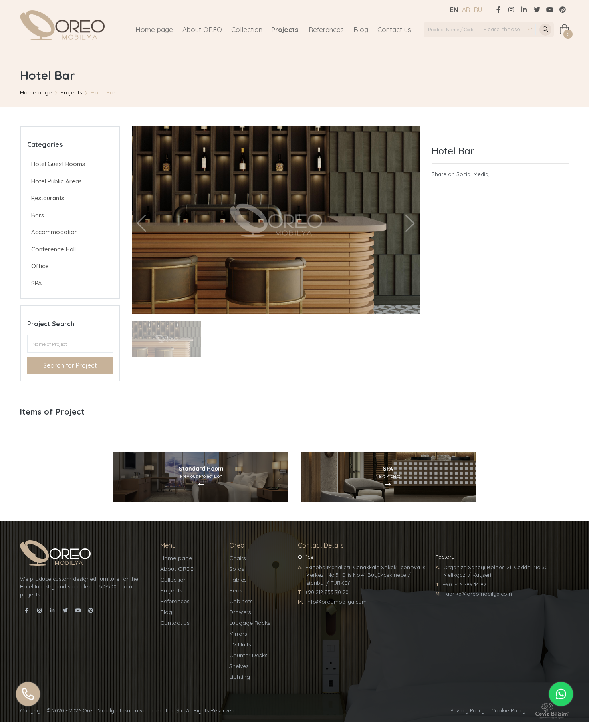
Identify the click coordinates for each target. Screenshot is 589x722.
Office (40, 266)
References (326, 29)
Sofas (236, 568)
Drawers (240, 612)
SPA (36, 283)
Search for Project (70, 365)
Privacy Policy (467, 710)
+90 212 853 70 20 (327, 592)
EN (454, 10)
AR (466, 10)
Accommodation (54, 232)
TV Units (240, 644)
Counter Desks (248, 655)
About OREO (202, 29)
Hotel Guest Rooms (58, 164)
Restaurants (47, 198)
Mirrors (238, 633)
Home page (154, 29)
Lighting (239, 676)
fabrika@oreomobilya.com (478, 593)
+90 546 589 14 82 (464, 584)
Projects (285, 29)
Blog (360, 29)
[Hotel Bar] (276, 220)
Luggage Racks (249, 622)
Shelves (239, 666)
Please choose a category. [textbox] (509, 29)
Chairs (237, 558)
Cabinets (241, 601)
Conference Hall (53, 249)
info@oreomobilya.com (336, 601)
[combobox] (508, 29)
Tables (238, 579)
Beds (235, 590)
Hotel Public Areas (56, 181)
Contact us (394, 29)
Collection (246, 29)
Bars (37, 215)
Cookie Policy (508, 710)
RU (478, 10)
